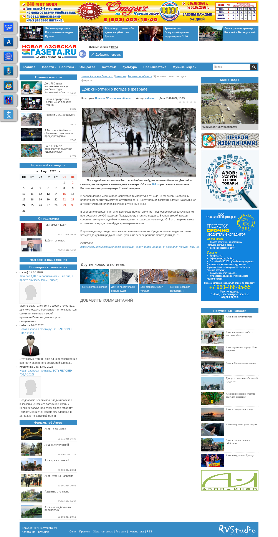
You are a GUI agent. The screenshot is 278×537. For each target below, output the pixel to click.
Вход (114, 47)
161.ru (155, 184)
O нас (73, 531)
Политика (66, 67)
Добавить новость (108, 54)
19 (40, 199)
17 (23, 199)
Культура (129, 67)
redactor (150, 98)
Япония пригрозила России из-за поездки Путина (59, 32)
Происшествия (154, 67)
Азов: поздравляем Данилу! (240, 455)
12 (40, 193)
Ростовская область (140, 76)
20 (48, 199)
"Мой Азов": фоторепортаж (219, 127)
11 (32, 193)
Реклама (121, 531)
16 (72, 193)
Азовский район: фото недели (241, 424)
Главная (29, 67)
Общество (87, 67)
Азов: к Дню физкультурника (241, 363)
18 (32, 199)
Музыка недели (185, 67)
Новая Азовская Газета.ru (97, 76)
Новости (47, 67)
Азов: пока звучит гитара (239, 316)
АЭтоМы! (109, 67)
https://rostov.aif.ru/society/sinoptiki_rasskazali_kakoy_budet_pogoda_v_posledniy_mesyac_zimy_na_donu (143, 246)
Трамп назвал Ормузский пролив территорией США (177, 32)
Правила (84, 531)
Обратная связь (103, 531)
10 (23, 193)
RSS (149, 531)
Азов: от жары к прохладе (239, 409)
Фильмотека (136, 531)
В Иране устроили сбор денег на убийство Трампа (120, 32)
